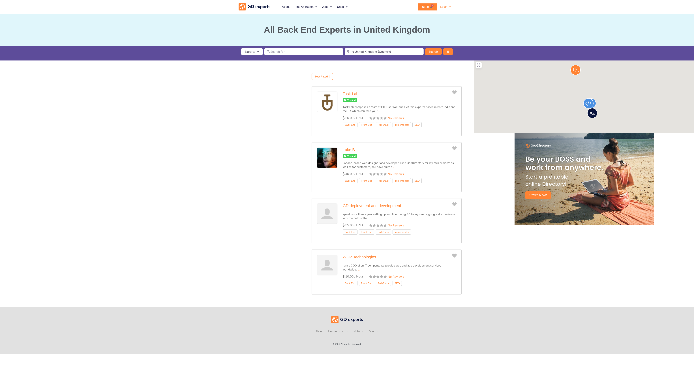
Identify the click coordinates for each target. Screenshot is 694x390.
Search (435, 51)
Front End (366, 124)
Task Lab (350, 94)
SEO (417, 124)
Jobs (325, 6)
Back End (350, 124)
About (286, 6)
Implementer (402, 124)
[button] (350, 100)
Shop (340, 6)
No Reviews (396, 118)
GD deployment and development (372, 205)
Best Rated (322, 76)
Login (443, 6)
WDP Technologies (359, 257)
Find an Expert (304, 6)
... (379, 111)
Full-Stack (383, 124)
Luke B (349, 150)
